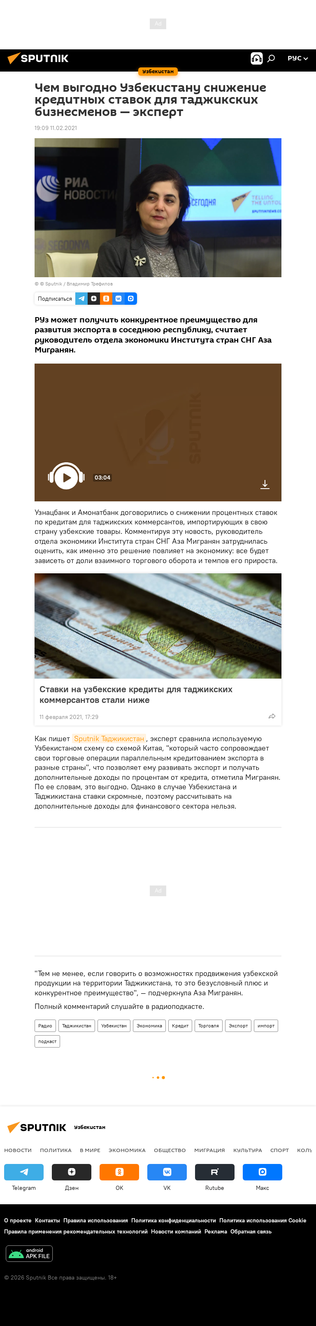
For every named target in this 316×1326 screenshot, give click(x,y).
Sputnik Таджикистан (109, 738)
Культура (247, 1150)
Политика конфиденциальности (173, 1220)
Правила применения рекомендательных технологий (76, 1231)
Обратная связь (251, 1231)
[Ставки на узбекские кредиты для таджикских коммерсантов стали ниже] (158, 626)
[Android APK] (29, 1254)
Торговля (208, 1025)
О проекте (18, 1220)
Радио (45, 1025)
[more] (272, 716)
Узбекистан (114, 1025)
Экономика (149, 1025)
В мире (90, 1150)
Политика (56, 1150)
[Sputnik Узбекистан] (40, 65)
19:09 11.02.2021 (56, 128)
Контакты (47, 1220)
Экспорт (238, 1025)
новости (18, 1150)
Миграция (209, 1150)
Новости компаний (176, 1231)
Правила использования (95, 1220)
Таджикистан (76, 1025)
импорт (266, 1025)
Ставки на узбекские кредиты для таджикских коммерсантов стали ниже (136, 694)
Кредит (180, 1025)
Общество (170, 1150)
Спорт (279, 1150)
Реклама (215, 1231)
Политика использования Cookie (263, 1220)
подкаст (47, 1041)
